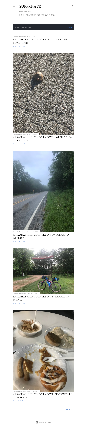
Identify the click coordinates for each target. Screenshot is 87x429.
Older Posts (68, 409)
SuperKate (30, 6)
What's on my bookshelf (37, 15)
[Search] (73, 6)
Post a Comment (23, 401)
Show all (68, 27)
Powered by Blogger (45, 422)
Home (21, 15)
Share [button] (14, 46)
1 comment (21, 46)
